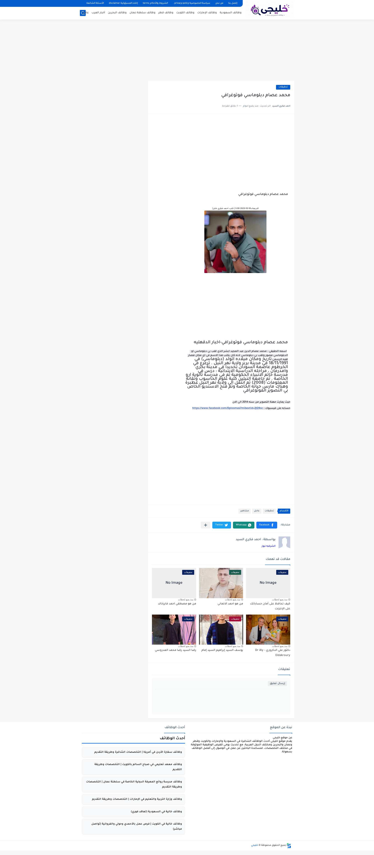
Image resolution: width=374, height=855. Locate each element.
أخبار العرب (98, 12)
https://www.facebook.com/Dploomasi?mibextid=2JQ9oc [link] (227, 408)
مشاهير (244, 511)
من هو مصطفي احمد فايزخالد (177, 604)
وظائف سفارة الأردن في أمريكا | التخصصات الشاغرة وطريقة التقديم (138, 752)
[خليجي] (269, 9)
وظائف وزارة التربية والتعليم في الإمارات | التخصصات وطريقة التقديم (137, 799)
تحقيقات (283, 87)
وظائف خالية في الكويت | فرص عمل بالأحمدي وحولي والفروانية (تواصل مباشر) (136, 827)
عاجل (85, 12)
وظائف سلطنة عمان (142, 12)
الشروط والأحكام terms (155, 3)
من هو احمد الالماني (230, 604)
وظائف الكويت (185, 12)
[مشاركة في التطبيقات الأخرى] (205, 525)
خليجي (254, 845)
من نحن (219, 3)
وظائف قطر (165, 12)
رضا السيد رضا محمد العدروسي (175, 650)
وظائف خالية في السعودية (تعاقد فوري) (156, 811)
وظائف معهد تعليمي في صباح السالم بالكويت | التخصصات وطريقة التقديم (138, 767)
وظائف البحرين (117, 12)
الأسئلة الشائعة (95, 3)
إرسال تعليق (277, 683)
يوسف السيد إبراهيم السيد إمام (222, 650)
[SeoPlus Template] (289, 845)
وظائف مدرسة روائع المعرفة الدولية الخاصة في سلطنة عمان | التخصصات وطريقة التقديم (134, 784)
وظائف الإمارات (207, 12)
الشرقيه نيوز (269, 546)
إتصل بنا (232, 3)
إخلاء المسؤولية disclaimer (123, 3)
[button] (266, 525)
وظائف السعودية (231, 12)
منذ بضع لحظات (279, 599)
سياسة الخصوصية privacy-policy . (191, 3)
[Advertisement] (187, 50)
